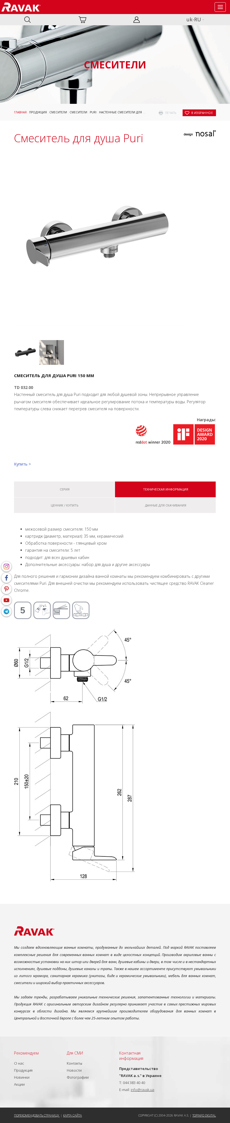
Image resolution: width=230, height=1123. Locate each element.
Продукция (38, 112)
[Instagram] (6, 567)
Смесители (58, 112)
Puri (93, 112)
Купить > (22, 464)
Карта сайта (72, 1115)
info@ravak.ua (142, 1089)
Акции (19, 1084)
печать (170, 113)
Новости (74, 1070)
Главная (20, 112)
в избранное (202, 113)
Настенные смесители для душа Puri (129, 112)
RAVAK (21, 7)
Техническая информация (165, 489)
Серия (65, 489)
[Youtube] (6, 600)
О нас (19, 1063)
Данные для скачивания (165, 505)
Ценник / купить (65, 505)
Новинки (21, 1077)
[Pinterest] (6, 589)
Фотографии (78, 1077)
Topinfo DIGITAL (204, 1115)
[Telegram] (6, 611)
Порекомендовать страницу (37, 1115)
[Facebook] (6, 578)
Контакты (74, 1063)
